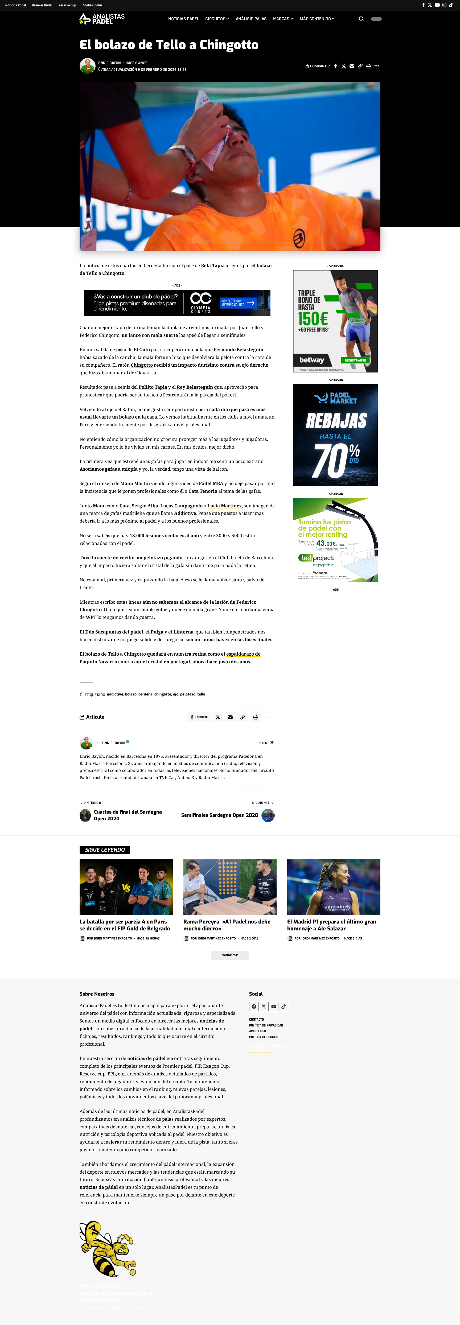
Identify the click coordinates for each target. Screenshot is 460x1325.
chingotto (162, 694)
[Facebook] (423, 5)
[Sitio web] (272, 743)
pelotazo (187, 694)
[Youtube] (273, 1006)
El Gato (142, 349)
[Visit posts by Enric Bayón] (88, 66)
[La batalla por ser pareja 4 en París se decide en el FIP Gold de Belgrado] (126, 887)
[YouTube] (437, 5)
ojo (175, 694)
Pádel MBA (211, 483)
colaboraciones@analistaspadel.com (119, 1308)
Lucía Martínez (224, 506)
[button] (361, 19)
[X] (429, 5)
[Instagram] (444, 5)
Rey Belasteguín (194, 387)
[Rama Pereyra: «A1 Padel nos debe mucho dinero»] (230, 887)
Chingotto (142, 365)
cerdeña (145, 694)
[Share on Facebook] (335, 66)
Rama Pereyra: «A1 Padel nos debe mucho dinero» (226, 925)
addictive (115, 694)
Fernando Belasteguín (238, 349)
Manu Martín (135, 483)
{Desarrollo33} (260, 1051)
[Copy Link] (360, 66)
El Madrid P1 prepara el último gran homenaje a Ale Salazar (331, 925)
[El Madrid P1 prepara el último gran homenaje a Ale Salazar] (333, 887)
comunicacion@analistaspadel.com (117, 1293)
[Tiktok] (451, 5)
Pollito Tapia (153, 387)
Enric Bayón (109, 62)
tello (201, 694)
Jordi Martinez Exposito (113, 938)
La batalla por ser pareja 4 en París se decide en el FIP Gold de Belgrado (125, 925)
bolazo (131, 694)
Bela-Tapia (213, 265)
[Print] (368, 66)
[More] (376, 66)
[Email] (352, 66)
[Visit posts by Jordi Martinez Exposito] (82, 938)
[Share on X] (343, 66)
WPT (91, 617)
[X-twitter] (264, 1006)
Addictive (185, 513)
